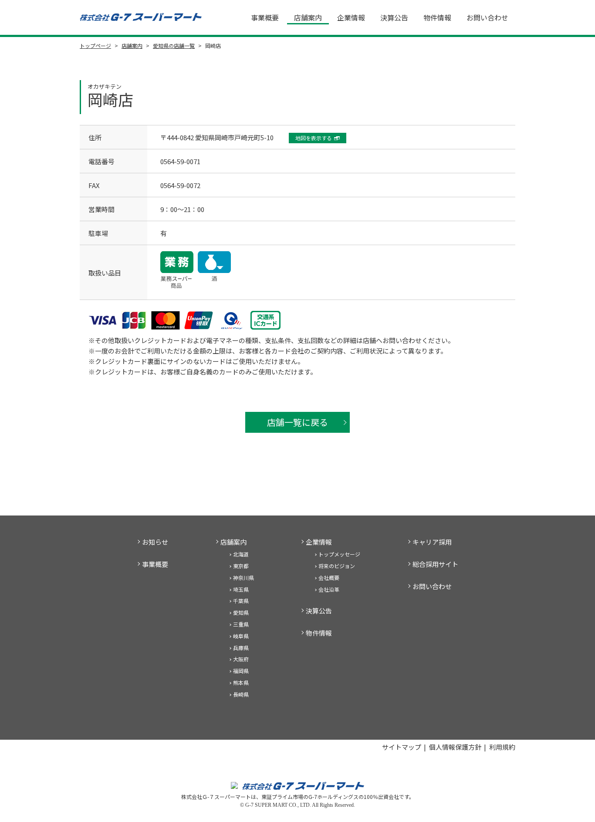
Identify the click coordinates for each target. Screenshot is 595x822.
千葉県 (241, 600)
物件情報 (437, 17)
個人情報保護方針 (455, 746)
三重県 (241, 624)
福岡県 (241, 670)
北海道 (241, 554)
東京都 (241, 565)
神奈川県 (243, 577)
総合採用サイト (435, 564)
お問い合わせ (487, 17)
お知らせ (155, 541)
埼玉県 (241, 589)
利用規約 (502, 746)
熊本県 (241, 682)
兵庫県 (241, 647)
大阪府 (241, 659)
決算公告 (394, 17)
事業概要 (265, 17)
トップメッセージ (339, 554)
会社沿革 (328, 589)
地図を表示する (313, 137)
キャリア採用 (432, 541)
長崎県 (241, 694)
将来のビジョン (336, 565)
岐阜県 (241, 636)
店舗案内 (308, 17)
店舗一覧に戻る (297, 422)
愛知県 (241, 612)
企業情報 (351, 17)
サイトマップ (401, 746)
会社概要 (328, 577)
